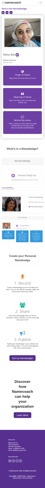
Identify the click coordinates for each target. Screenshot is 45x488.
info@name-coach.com (19, 450)
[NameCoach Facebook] (16, 460)
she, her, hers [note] (7, 62)
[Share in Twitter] (3, 12)
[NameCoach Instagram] (20, 460)
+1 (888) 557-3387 (19, 448)
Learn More (22, 415)
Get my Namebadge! (22, 358)
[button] (17, 55)
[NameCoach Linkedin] (13, 460)
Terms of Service (27, 478)
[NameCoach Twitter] (9, 460)
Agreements (31, 476)
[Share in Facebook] (7, 12)
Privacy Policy (17, 478)
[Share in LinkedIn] (11, 12)
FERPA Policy (22, 476)
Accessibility (13, 476)
